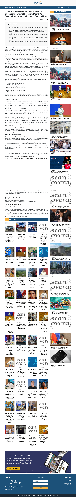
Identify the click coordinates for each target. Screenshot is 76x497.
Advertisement (67, 483)
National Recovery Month (16, 78)
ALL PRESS (19, 7)
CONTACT (25, 7)
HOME (6, 7)
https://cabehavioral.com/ (27, 156)
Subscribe (41, 487)
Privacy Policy (55, 495)
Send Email (10, 198)
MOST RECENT (12, 7)
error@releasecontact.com (32, 212)
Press (70, 481)
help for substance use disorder (40, 59)
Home (69, 480)
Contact (69, 484)
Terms (49, 495)
